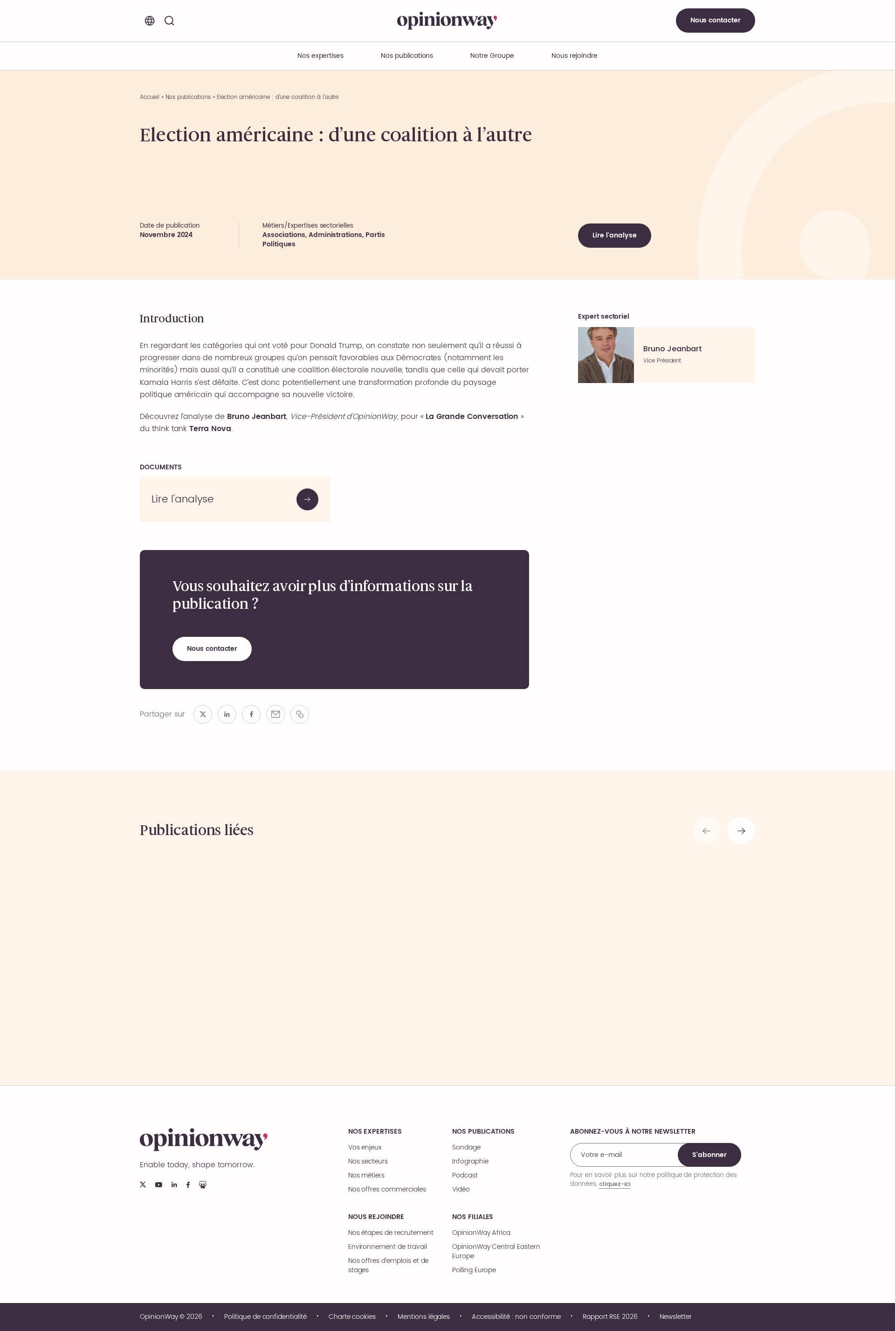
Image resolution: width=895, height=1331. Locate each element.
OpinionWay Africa (481, 1233)
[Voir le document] (235, 499)
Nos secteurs (368, 1161)
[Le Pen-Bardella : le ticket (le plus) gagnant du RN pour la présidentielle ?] (369, 952)
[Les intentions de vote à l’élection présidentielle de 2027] (681, 952)
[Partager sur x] (202, 714)
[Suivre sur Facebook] (188, 1185)
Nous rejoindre (376, 1217)
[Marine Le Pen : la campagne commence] (525, 952)
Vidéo (461, 1189)
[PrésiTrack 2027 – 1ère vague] (213, 952)
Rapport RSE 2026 (610, 1317)
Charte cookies (352, 1317)
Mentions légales (424, 1317)
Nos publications (407, 55)
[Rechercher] (169, 20)
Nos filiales (472, 1217)
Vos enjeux (365, 1147)
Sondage (466, 1147)
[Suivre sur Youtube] (158, 1184)
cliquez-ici (614, 1183)
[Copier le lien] (299, 714)
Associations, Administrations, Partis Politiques (323, 240)
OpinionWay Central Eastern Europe (496, 1251)
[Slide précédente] (706, 831)
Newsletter (676, 1317)
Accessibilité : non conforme (516, 1317)
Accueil (149, 97)
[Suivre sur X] (143, 1184)
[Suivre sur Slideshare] (203, 1185)
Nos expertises (375, 1132)
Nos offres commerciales (387, 1189)
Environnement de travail (387, 1247)
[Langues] (149, 20)
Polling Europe (474, 1270)
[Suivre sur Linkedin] (174, 1184)
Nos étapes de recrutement (391, 1233)
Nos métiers (366, 1175)
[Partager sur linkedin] (227, 714)
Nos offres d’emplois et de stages (388, 1265)
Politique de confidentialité (265, 1317)
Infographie (470, 1161)
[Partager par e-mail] (275, 714)
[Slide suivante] (741, 831)
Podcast (465, 1175)
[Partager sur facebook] (251, 714)
